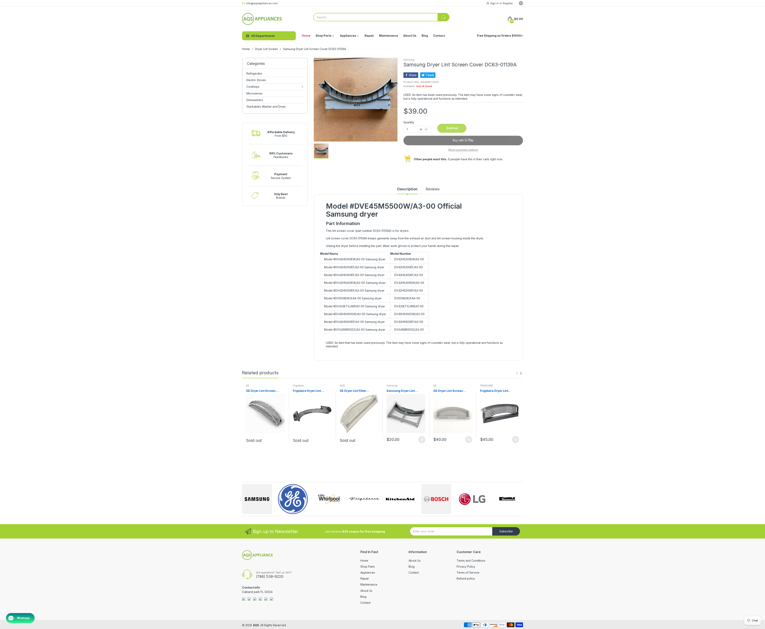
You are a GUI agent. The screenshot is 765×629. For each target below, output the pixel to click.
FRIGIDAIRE (486, 385)
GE (247, 385)
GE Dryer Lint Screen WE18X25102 (261, 391)
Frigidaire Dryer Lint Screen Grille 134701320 (497, 391)
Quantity (408, 122)
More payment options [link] (463, 149)
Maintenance (368, 584)
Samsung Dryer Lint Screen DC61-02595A (402, 391)
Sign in (494, 3)
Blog (363, 596)
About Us (366, 590)
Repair (364, 578)
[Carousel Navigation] (519, 373)
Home (364, 560)
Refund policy (466, 578)
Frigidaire (298, 385)
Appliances (367, 572)
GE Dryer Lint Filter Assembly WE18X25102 (357, 391)
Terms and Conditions (471, 560)
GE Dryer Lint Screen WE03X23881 (448, 391)
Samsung (408, 59)
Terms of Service (468, 572)
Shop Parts (367, 566)
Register (508, 3)
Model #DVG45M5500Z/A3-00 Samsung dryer (354, 329)
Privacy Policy (466, 566)
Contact (365, 602)
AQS (342, 385)
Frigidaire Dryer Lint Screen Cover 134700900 (311, 391)
